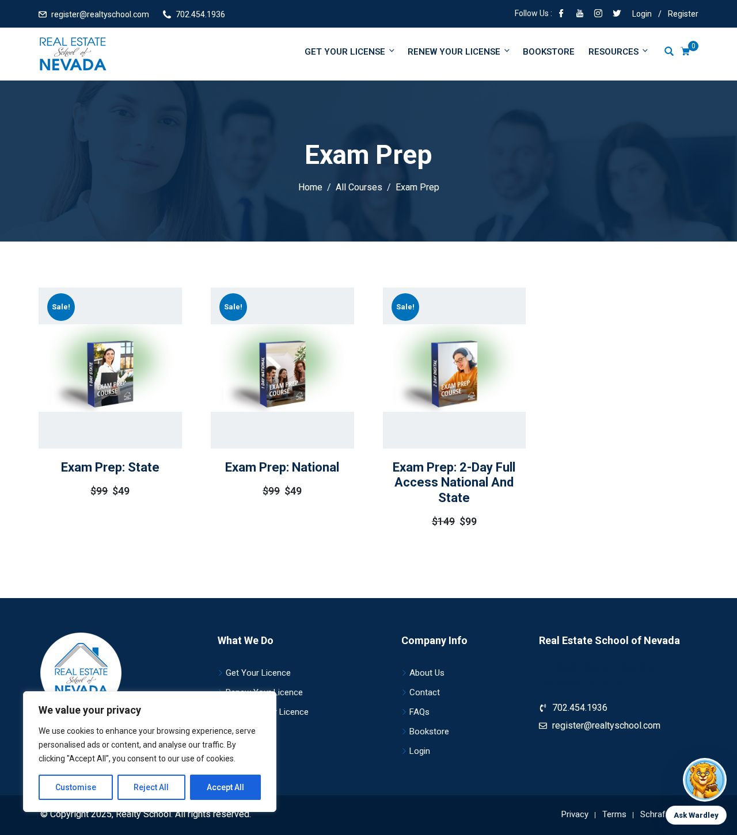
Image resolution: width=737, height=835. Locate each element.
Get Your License (345, 52)
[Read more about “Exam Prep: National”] (266, 394)
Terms (614, 814)
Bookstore (549, 52)
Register (683, 13)
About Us (427, 673)
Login (642, 13)
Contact (424, 692)
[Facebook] (561, 14)
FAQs (419, 712)
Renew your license (454, 52)
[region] (149, 751)
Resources (613, 52)
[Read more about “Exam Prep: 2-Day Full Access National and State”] (437, 404)
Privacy (574, 814)
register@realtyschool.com (100, 14)
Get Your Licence (258, 673)
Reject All (151, 787)
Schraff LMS (664, 814)
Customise (75, 787)
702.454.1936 (200, 14)
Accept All (225, 787)
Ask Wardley (696, 815)
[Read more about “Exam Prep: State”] (93, 394)
